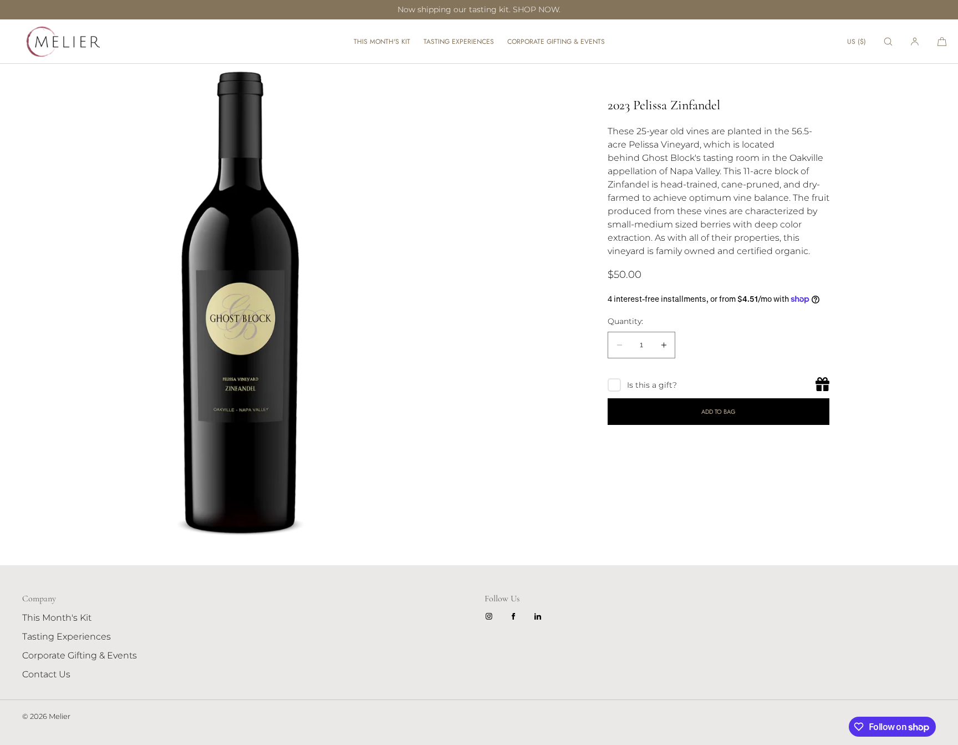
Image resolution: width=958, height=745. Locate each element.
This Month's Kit (382, 42)
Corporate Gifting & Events (556, 42)
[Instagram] (491, 616)
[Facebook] (515, 616)
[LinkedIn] (540, 616)
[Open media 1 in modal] (239, 303)
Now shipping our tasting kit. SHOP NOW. (479, 9)
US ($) (856, 42)
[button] (888, 41)
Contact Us (46, 674)
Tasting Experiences (459, 42)
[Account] (915, 41)
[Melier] (61, 41)
